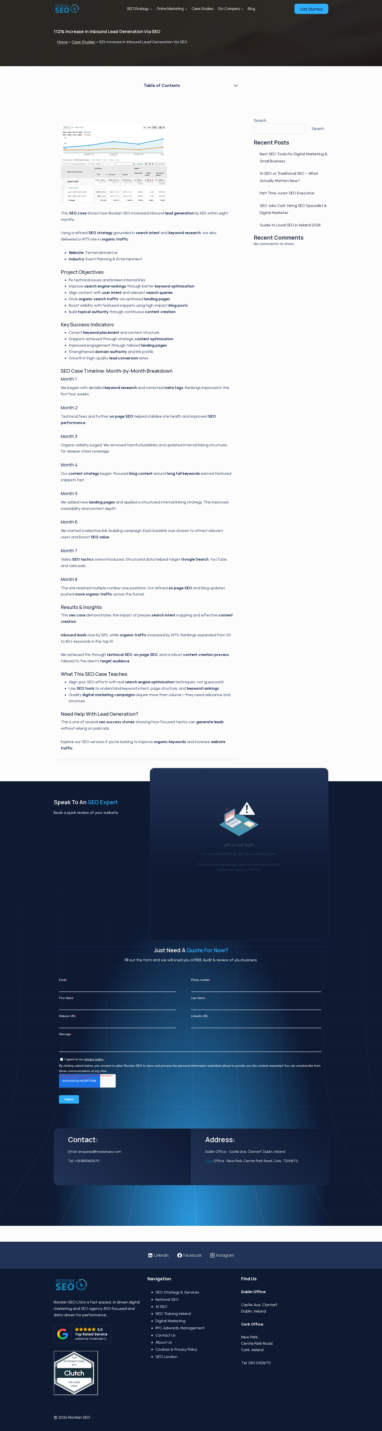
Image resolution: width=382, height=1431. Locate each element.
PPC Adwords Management (180, 1328)
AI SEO (161, 1306)
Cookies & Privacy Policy (176, 1349)
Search (260, 120)
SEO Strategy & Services (177, 1292)
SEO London (166, 1356)
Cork (209, 1161)
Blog (251, 8)
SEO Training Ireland (173, 1313)
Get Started (311, 9)
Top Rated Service (91, 1334)
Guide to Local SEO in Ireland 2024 (290, 225)
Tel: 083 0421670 (256, 1362)
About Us (163, 1342)
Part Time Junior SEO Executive (287, 193)
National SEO (167, 1299)
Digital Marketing (170, 1320)
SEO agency (91, 1308)
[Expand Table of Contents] (235, 85)
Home (62, 41)
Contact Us (165, 1335)
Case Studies (203, 8)
